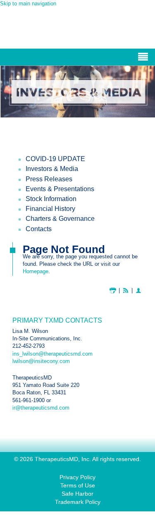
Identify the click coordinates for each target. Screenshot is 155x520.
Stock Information (51, 198)
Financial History (50, 208)
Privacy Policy (77, 477)
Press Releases (49, 179)
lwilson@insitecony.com (41, 361)
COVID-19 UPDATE (55, 158)
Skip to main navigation (28, 3)
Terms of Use (77, 485)
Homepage (35, 271)
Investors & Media (52, 168)
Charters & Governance (60, 218)
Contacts (39, 228)
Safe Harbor (77, 493)
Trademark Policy (77, 502)
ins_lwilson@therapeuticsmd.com (52, 354)
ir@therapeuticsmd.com (40, 408)
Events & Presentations (60, 188)
